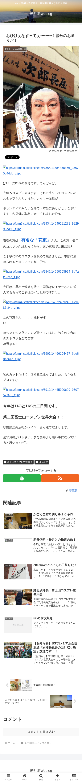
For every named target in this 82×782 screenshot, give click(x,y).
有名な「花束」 (36, 240)
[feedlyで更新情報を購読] (22, 478)
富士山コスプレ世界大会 (19, 462)
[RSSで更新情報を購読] (60, 478)
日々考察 (43, 462)
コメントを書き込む (41, 731)
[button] (74, 578)
